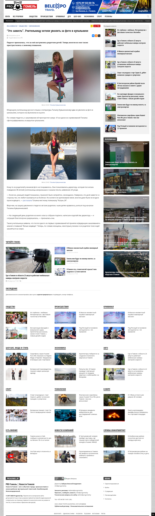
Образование (34, 26)
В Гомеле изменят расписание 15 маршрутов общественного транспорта (122, 191)
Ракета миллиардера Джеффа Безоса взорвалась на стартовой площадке (138, 412)
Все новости (12, 26)
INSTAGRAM (95, 514)
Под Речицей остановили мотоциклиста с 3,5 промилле (132, 127)
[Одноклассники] (96, 35)
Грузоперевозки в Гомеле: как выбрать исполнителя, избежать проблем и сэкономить (88, 454)
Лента (7, 16)
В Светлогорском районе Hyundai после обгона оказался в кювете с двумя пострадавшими (131, 85)
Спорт (99, 16)
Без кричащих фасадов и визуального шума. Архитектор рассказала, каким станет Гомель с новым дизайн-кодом (130, 96)
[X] (99, 35)
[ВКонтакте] (93, 35)
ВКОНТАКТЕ (57, 514)
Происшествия (46, 16)
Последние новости (110, 26)
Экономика (89, 16)
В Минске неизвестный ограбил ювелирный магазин (109, 21)
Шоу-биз (77, 16)
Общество (33, 16)
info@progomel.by (60, 486)
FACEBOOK (79, 514)
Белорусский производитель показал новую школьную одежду (40, 371)
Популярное (110, 139)
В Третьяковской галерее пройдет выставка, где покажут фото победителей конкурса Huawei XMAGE (89, 439)
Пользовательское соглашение (82, 506)
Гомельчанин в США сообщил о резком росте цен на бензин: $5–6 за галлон (40, 438)
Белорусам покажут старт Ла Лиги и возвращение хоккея (40, 411)
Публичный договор (62, 506)
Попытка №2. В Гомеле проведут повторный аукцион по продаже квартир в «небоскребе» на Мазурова (126, 218)
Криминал (60, 16)
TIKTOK (103, 514)
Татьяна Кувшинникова (58, 105)
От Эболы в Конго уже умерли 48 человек (136, 396)
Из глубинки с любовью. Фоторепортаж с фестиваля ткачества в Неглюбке (131, 31)
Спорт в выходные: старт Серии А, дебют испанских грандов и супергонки (131, 73)
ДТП (69, 16)
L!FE (21, 38)
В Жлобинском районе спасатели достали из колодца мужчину (136, 438)
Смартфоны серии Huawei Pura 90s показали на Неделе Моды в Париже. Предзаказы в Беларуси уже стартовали (40, 357)
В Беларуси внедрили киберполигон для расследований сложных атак (88, 413)
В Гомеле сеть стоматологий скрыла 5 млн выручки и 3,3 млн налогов (81, 270)
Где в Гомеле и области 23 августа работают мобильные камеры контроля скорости (44, 21)
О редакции (109, 491)
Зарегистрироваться (112, 484)
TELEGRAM (87, 514)
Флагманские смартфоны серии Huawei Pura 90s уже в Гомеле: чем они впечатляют (131, 117)
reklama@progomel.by (75, 490)
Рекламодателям (110, 495)
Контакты (108, 499)
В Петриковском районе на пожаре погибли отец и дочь (138, 452)
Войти (107, 487)
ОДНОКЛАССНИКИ (68, 514)
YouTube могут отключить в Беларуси (40, 452)
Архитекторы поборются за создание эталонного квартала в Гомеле (124, 273)
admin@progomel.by (84, 495)
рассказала (27, 200)
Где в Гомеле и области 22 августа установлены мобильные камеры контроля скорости (129, 64)
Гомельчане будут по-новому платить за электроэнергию (81, 259)
